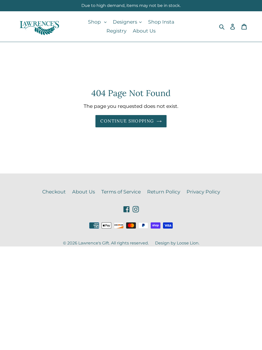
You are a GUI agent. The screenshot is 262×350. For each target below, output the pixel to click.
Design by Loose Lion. (177, 243)
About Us (83, 192)
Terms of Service (121, 192)
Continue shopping (127, 121)
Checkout (54, 192)
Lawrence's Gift (93, 243)
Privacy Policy (203, 192)
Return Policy (163, 192)
